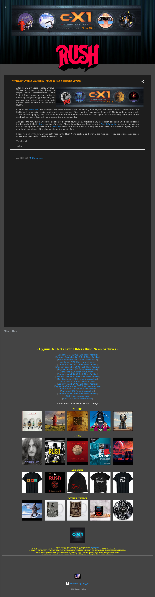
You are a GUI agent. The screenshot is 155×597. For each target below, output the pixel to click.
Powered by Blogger (79, 583)
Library (41, 124)
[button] (143, 81)
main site (34, 109)
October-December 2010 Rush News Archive (77, 357)
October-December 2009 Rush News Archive (77, 367)
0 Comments (36, 158)
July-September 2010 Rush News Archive (77, 359)
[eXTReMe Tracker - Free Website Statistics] (77, 578)
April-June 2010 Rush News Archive (77, 362)
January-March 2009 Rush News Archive (77, 374)
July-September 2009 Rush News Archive (77, 369)
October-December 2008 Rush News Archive (77, 376)
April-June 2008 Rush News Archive (77, 381)
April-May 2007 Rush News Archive (77, 391)
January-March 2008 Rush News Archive (77, 384)
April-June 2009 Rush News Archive (77, 371)
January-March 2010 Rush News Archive (77, 364)
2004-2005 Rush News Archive (77, 398)
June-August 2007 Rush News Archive (77, 388)
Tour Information (109, 124)
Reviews (56, 126)
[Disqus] (77, 200)
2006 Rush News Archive (77, 396)
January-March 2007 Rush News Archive (77, 393)
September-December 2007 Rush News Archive (78, 386)
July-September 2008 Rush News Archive (77, 379)
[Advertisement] (77, 563)
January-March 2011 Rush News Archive (77, 355)
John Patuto (95, 547)
